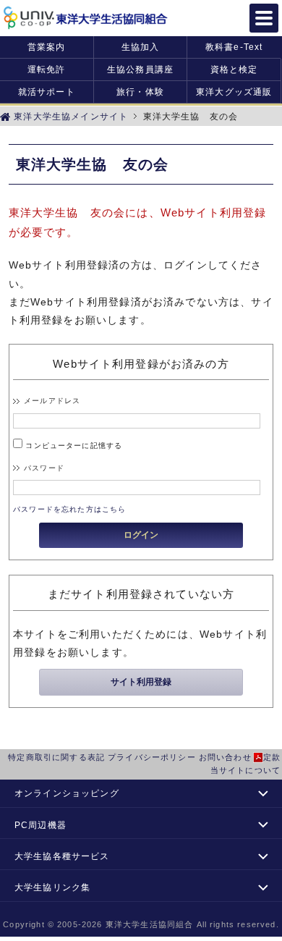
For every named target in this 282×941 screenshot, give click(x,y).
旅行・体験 (140, 91)
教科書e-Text (233, 46)
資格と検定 (234, 69)
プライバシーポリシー (152, 757)
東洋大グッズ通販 (234, 91)
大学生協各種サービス (62, 856)
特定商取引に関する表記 (56, 757)
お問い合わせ (225, 757)
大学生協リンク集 (52, 887)
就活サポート (46, 91)
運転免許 (46, 69)
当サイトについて (245, 770)
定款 (272, 757)
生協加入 (140, 46)
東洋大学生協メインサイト (69, 116)
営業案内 (46, 46)
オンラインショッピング (66, 793)
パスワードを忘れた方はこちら (69, 509)
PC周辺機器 (40, 825)
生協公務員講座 (140, 69)
